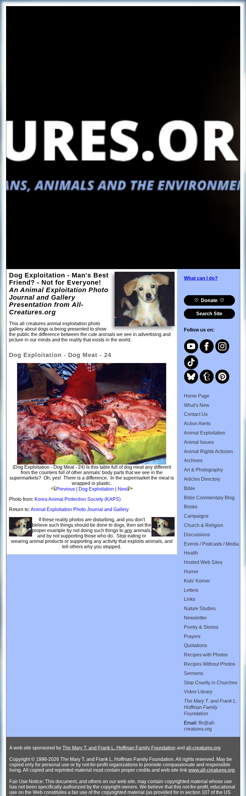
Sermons (193, 673)
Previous (65, 489)
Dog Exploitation (96, 489)
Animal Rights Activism (208, 451)
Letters (191, 590)
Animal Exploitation (204, 432)
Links (189, 599)
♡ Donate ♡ (209, 300)
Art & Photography (203, 469)
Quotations (195, 645)
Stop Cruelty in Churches (210, 682)
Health (191, 552)
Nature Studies (200, 608)
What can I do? (201, 278)
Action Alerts (197, 423)
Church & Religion (203, 525)
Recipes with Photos (206, 654)
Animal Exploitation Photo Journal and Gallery (80, 509)
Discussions (197, 534)
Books (190, 506)
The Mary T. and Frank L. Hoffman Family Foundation (119, 747)
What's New (196, 405)
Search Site (209, 313)
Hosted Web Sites (203, 562)
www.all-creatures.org (211, 770)
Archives (193, 460)
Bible (189, 488)
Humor (191, 571)
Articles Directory (202, 479)
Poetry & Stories (201, 627)
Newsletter (195, 617)
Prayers (192, 636)
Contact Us (196, 414)
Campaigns (196, 516)
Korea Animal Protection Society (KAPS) (77, 499)
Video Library (198, 691)
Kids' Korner (197, 580)
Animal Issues (199, 442)
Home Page (196, 395)
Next (123, 489)
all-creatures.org (203, 747)
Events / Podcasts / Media (211, 543)
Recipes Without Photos (209, 664)
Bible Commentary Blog (209, 497)
